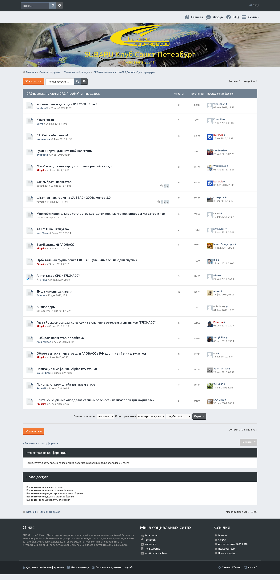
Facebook (150, 539)
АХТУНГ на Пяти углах (53, 229)
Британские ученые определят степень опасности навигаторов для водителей (95, 400)
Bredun (41, 295)
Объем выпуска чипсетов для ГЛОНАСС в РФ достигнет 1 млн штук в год (91, 353)
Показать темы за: (85, 416)
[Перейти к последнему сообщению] (227, 104)
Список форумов (49, 511)
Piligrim (41, 170)
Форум (222, 539)
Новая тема (35, 81)
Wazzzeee (219, 166)
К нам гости (45, 119)
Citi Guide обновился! (52, 135)
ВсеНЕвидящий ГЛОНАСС (55, 244)
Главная (200, 17)
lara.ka (43, 279)
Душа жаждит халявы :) (54, 291)
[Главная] (140, 43)
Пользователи (226, 548)
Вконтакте (151, 535)
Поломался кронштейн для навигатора (66, 384)
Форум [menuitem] (221, 17)
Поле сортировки (125, 416)
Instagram (150, 544)
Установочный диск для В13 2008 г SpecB (67, 104)
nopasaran (43, 139)
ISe (215, 260)
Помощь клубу (226, 553)
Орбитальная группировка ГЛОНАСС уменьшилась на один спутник (87, 260)
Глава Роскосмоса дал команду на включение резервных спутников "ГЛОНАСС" (96, 322)
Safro (40, 123)
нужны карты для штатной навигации (65, 151)
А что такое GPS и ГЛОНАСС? (58, 275)
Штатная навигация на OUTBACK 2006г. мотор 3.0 (73, 197)
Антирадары (46, 307)
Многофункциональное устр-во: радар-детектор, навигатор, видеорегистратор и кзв (101, 213)
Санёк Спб (43, 373)
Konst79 (217, 119)
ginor (216, 291)
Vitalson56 (42, 108)
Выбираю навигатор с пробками (61, 338)
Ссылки (253, 17)
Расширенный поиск (59, 5)
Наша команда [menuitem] (80, 567)
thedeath (42, 154)
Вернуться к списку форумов (41, 443)
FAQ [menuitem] (239, 17)
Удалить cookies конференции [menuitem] (45, 567)
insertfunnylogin (223, 244)
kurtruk (218, 135)
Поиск (52, 5)
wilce (216, 275)
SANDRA (218, 399)
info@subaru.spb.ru (156, 553)
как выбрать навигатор (54, 182)
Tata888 (41, 388)
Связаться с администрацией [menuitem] (114, 567)
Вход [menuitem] (256, 5)
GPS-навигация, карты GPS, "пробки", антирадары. (63, 93)
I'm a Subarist (152, 548)
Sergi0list (219, 337)
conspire (218, 197)
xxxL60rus (42, 233)
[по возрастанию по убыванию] (179, 416)
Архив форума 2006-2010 (232, 544)
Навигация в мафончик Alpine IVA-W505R (67, 369)
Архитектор (44, 342)
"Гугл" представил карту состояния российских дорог (77, 166)
